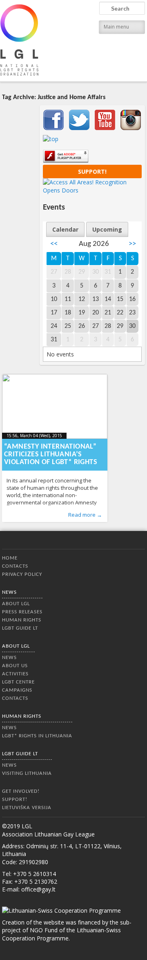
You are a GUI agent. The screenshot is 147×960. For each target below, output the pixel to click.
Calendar (65, 229)
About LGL (16, 603)
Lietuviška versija (26, 807)
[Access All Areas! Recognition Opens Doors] (92, 190)
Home (10, 558)
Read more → (85, 514)
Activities (15, 674)
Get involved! (21, 791)
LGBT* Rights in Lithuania (37, 736)
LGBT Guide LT (20, 628)
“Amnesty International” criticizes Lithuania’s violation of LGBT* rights (50, 454)
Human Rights (21, 620)
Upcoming (107, 229)
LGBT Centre (18, 682)
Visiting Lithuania (27, 773)
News (9, 592)
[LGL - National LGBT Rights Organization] (19, 39)
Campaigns (17, 690)
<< (54, 244)
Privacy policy (22, 574)
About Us (15, 665)
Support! (92, 171)
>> (132, 244)
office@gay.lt (38, 889)
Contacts (15, 566)
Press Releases (22, 612)
